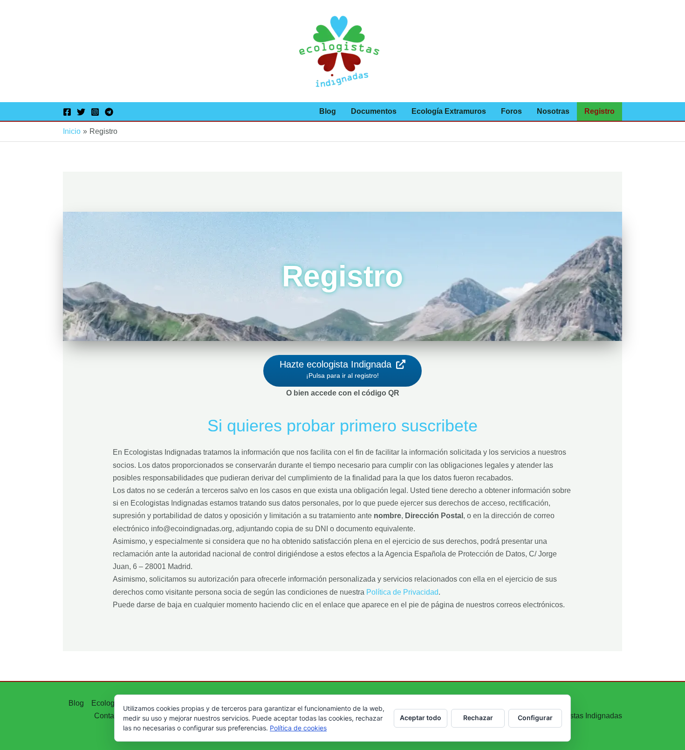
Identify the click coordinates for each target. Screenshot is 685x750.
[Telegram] (109, 112)
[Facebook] (67, 112)
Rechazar (478, 718)
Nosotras (553, 111)
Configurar (535, 718)
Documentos (374, 111)
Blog (327, 111)
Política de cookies (298, 728)
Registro (599, 111)
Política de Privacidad (402, 592)
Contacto (109, 716)
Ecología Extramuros (448, 111)
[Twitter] (81, 112)
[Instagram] (95, 112)
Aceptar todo (420, 718)
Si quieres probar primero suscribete (342, 425)
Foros (511, 111)
